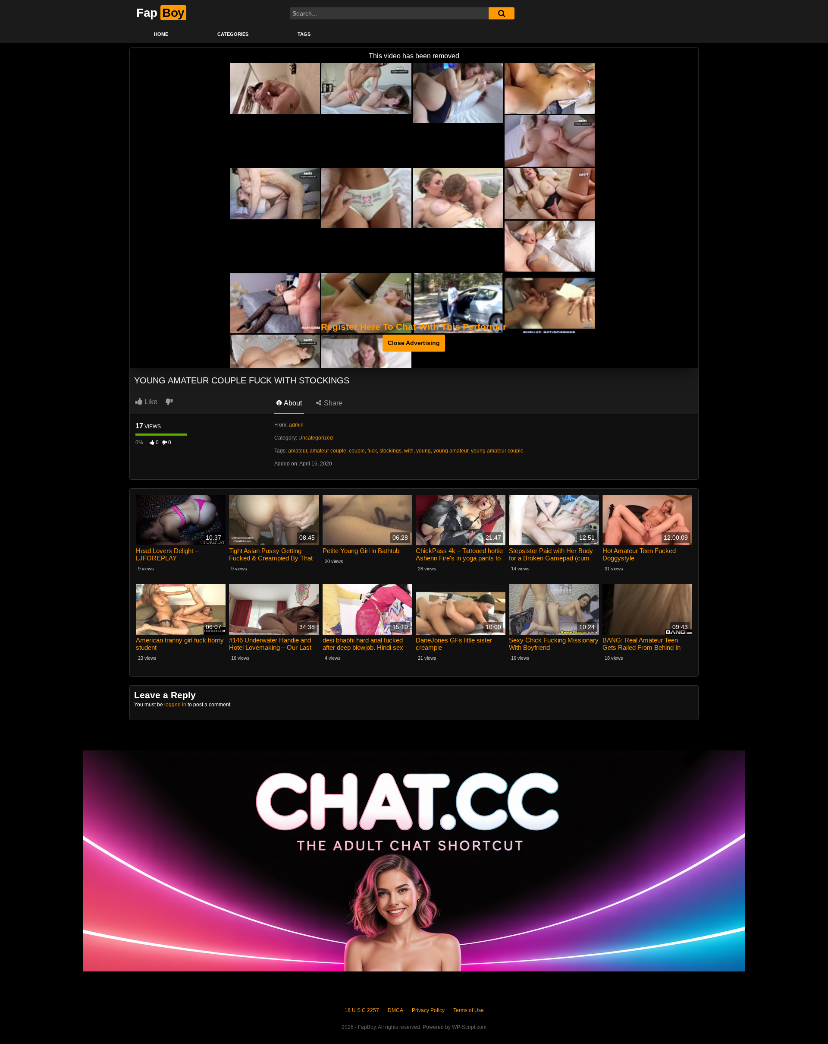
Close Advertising (414, 342)
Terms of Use (468, 1010)
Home (161, 34)
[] (501, 13)
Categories (232, 34)
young (423, 451)
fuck (372, 451)
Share (332, 403)
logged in (175, 705)
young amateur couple (497, 451)
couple (357, 451)
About (292, 403)
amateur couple (328, 451)
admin (296, 425)
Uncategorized (315, 438)
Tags (304, 34)
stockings (390, 451)
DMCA (395, 1010)
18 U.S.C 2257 (362, 1010)
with (409, 451)
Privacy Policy (428, 1010)
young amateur (450, 451)
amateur (297, 451)
